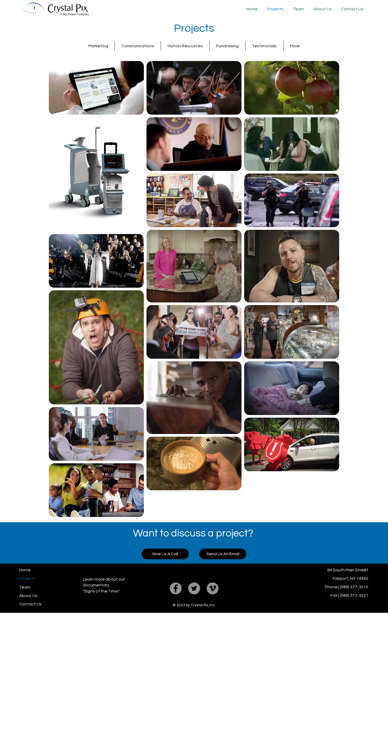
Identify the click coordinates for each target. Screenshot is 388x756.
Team (24, 587)
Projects (27, 578)
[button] (351, 9)
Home (25, 570)
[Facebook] (176, 588)
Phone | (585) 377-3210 (346, 587)
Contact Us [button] (30, 604)
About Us (28, 596)
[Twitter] (194, 588)
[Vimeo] (213, 588)
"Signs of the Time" (101, 591)
